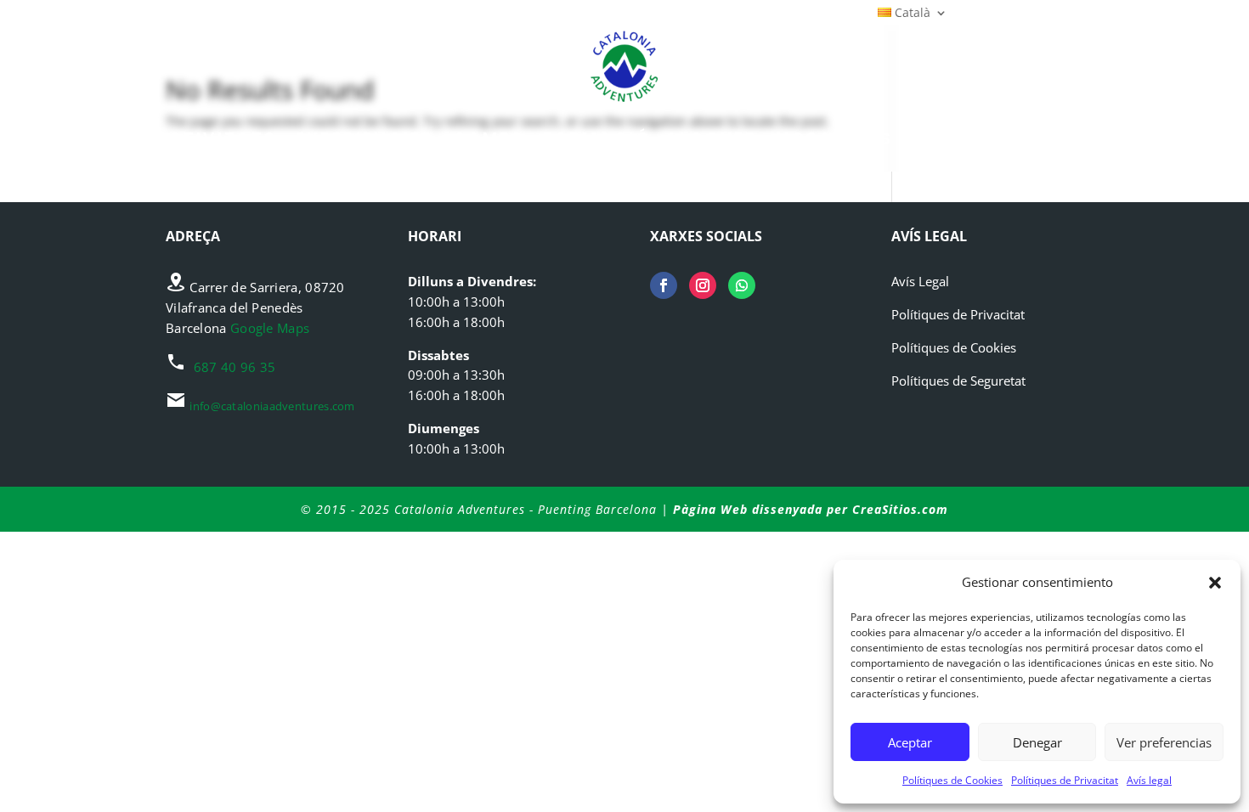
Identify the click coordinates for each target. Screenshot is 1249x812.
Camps (488, 138)
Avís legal (1149, 780)
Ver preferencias (1164, 742)
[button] (1215, 582)
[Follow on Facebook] (663, 285)
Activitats (215, 138)
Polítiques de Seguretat (958, 380)
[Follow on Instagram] (702, 285)
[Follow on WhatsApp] (741, 285)
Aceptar (910, 742)
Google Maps (269, 327)
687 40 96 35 (235, 366)
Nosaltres (835, 138)
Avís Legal (920, 281)
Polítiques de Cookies (952, 780)
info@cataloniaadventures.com (271, 406)
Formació (597, 138)
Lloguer (714, 138)
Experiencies (365, 138)
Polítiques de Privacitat (1064, 780)
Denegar (1037, 742)
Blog (938, 138)
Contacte (1039, 138)
